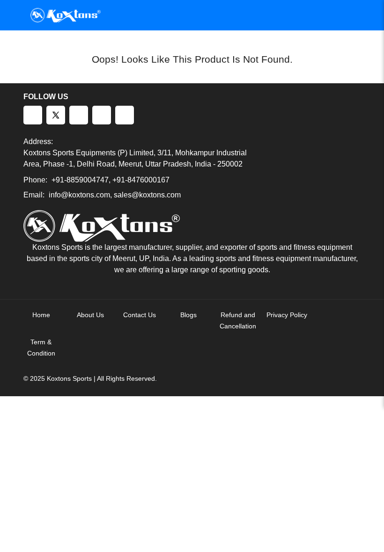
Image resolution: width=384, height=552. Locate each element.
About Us (90, 315)
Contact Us (139, 315)
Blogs (188, 315)
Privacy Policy (286, 315)
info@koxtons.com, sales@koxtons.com (115, 195)
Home (41, 315)
